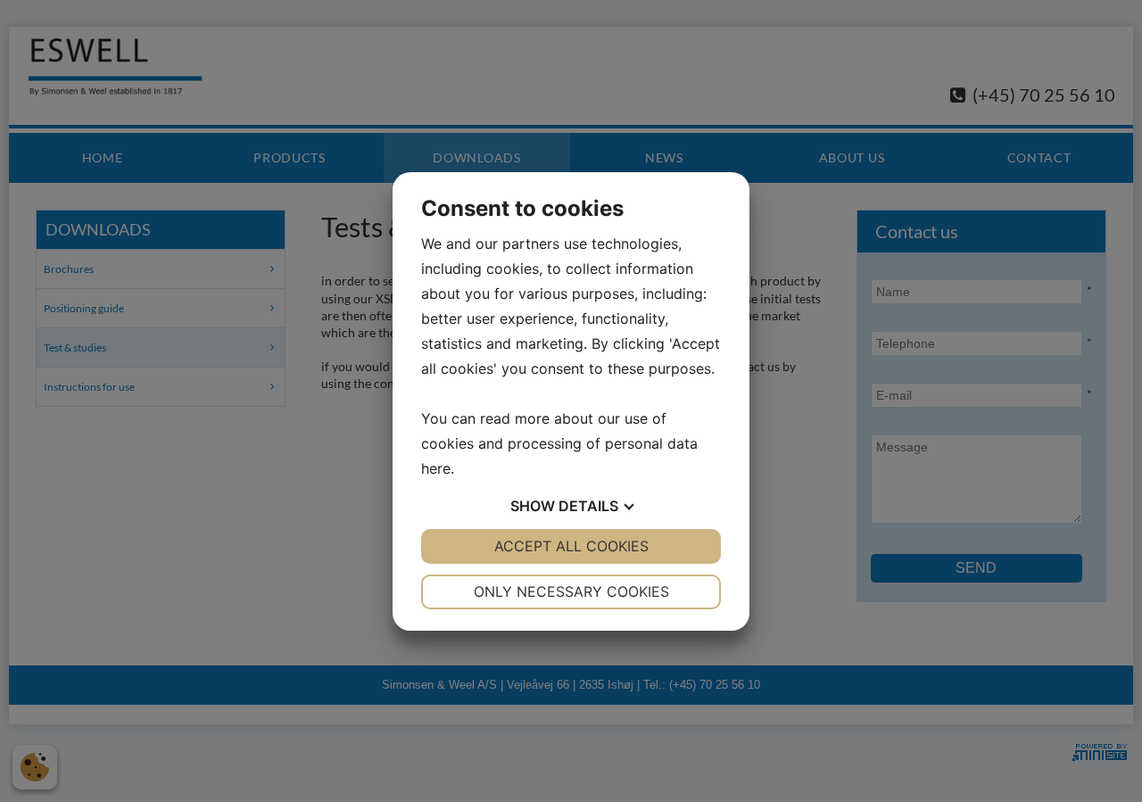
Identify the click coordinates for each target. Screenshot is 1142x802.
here (436, 468)
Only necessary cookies (571, 591)
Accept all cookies (571, 546)
